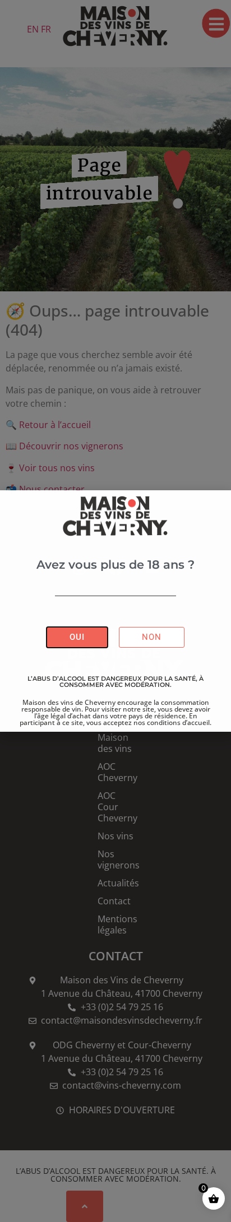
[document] (115, 611)
